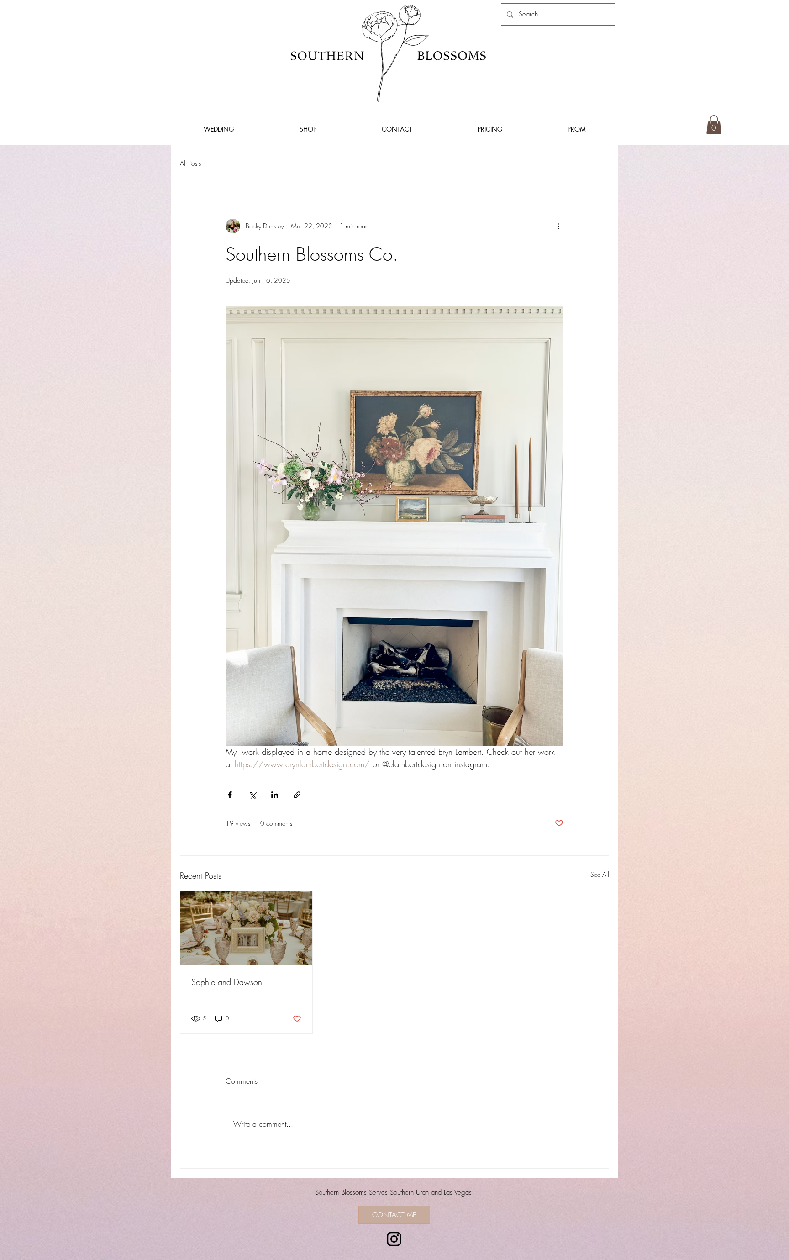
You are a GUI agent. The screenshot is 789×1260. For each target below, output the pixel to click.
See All (599, 874)
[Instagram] (394, 1239)
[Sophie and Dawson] (246, 928)
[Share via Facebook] (230, 795)
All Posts (190, 163)
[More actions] (557, 226)
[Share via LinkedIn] (274, 795)
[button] (714, 124)
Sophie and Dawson (226, 981)
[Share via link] (297, 795)
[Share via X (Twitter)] (252, 795)
